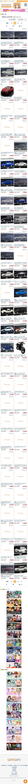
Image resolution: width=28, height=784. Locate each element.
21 (13, 26)
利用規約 (14, 770)
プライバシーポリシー (14, 775)
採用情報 (14, 769)
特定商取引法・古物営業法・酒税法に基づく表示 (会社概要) (14, 765)
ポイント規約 (14, 772)
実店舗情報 (14, 767)
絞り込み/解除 (12, 19)
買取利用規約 (14, 774)
